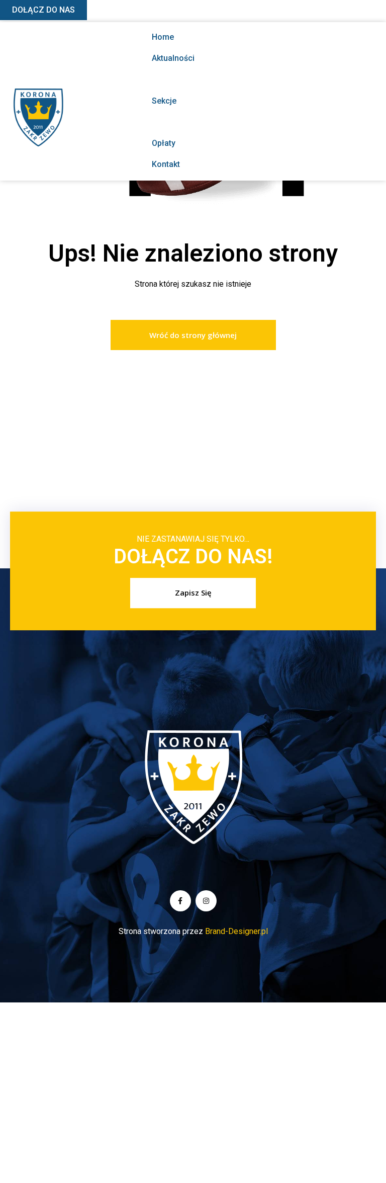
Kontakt (166, 164)
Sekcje (164, 101)
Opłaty (163, 143)
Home (163, 37)
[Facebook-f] (180, 900)
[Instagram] (206, 900)
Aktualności (173, 58)
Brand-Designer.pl (236, 931)
